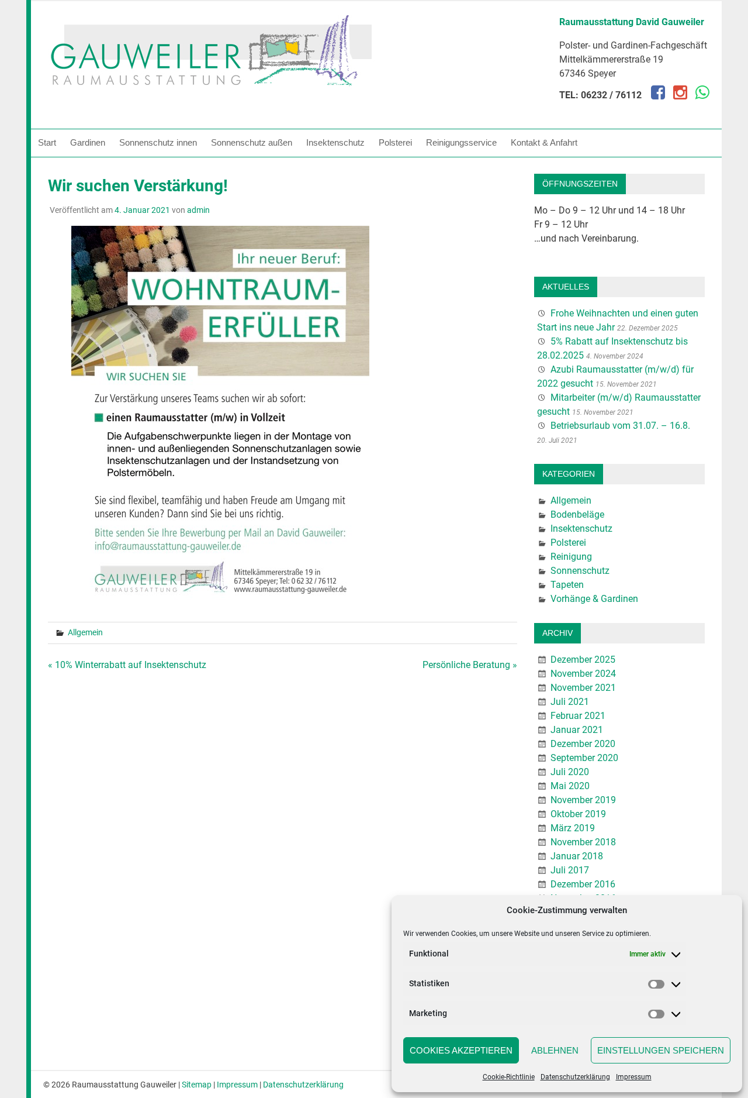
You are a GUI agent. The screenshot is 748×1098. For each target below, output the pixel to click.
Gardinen (87, 142)
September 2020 (584, 757)
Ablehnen (555, 1050)
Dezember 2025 (582, 659)
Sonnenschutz (580, 570)
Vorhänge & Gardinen (594, 598)
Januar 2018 (576, 856)
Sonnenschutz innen (158, 142)
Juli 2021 (569, 701)
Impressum (634, 1077)
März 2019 (572, 828)
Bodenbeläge (577, 514)
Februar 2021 (577, 715)
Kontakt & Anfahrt (544, 142)
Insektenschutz (335, 142)
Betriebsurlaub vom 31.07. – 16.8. (620, 425)
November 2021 (583, 687)
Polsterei (395, 142)
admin (198, 210)
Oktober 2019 (578, 814)
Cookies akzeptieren (461, 1050)
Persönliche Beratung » (470, 664)
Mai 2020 (570, 785)
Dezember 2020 (582, 743)
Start (47, 142)
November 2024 (583, 673)
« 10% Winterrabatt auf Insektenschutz (127, 664)
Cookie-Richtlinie (509, 1077)
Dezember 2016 (582, 884)
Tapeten (567, 584)
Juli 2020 (569, 771)
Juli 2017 (569, 870)
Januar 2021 (576, 729)
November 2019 (583, 800)
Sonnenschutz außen (251, 142)
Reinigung (571, 556)
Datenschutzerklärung (575, 1077)
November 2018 (583, 842)
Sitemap (197, 1084)
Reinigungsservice (461, 142)
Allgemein (85, 632)
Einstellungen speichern (660, 1050)
